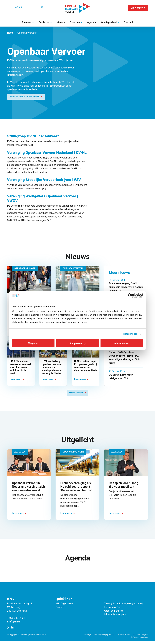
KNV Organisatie (64, 603)
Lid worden (137, 7)
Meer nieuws (76, 392)
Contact (128, 22)
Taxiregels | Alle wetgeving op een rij (123, 603)
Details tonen (130, 333)
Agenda (91, 22)
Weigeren (33, 343)
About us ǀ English (113, 610)
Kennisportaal (109, 22)
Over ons (75, 22)
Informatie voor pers (115, 614)
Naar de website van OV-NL (25, 96)
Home (10, 32)
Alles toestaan (121, 343)
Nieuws (61, 22)
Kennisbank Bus (112, 607)
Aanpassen (76, 343)
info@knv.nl (15, 621)
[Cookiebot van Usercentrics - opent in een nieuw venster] (130, 295)
